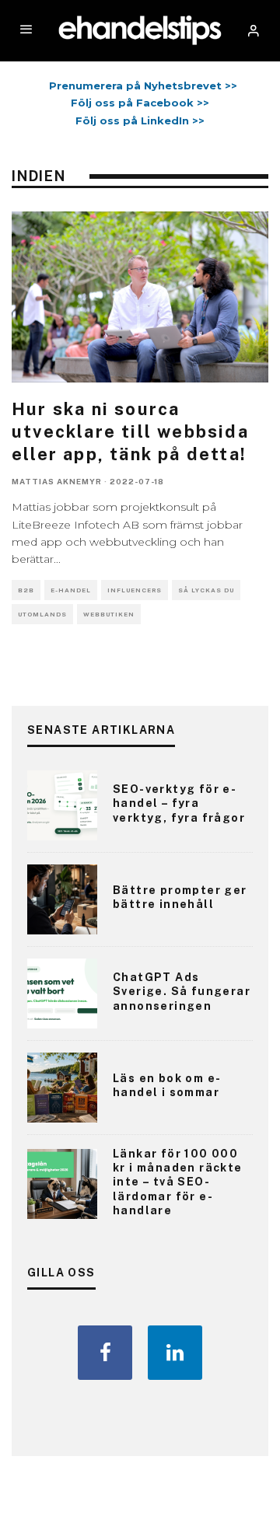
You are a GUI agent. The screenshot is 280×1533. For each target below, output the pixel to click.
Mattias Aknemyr (57, 481)
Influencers (134, 590)
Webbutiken (109, 614)
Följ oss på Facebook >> (140, 102)
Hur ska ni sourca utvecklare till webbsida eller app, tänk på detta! (130, 431)
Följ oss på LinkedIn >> (140, 120)
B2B (26, 590)
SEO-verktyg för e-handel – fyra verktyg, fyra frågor (179, 803)
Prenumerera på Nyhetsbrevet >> (140, 85)
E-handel (71, 590)
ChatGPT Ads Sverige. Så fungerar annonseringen (181, 991)
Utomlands (42, 614)
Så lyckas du (206, 590)
